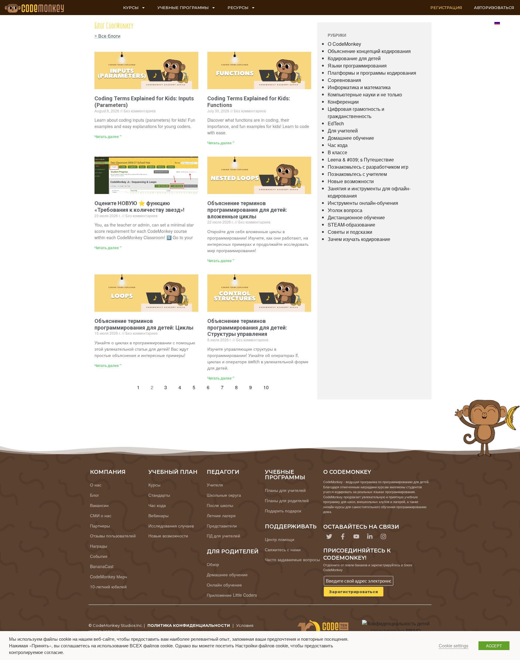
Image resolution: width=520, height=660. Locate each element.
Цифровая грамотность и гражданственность (356, 112)
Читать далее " (108, 136)
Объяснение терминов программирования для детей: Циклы (143, 324)
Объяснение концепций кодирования (369, 51)
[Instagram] (383, 536)
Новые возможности (351, 181)
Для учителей (343, 130)
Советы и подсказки (350, 231)
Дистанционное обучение (356, 217)
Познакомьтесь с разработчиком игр (368, 166)
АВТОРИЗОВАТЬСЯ (494, 7)
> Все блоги (107, 36)
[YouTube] (356, 536)
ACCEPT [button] (494, 646)
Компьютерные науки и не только (365, 94)
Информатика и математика (359, 87)
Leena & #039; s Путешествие (361, 159)
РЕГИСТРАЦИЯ (446, 7)
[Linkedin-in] (370, 536)
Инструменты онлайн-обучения (363, 202)
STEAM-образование (351, 224)
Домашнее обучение (351, 137)
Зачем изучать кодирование (359, 239)
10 (267, 386)
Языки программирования (357, 65)
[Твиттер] (329, 536)
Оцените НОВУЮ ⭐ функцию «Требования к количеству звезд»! (139, 206)
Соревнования (344, 80)
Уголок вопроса (345, 210)
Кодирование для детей (354, 58)
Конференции (343, 101)
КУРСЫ (130, 7)
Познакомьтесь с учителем (357, 173)
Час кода (338, 145)
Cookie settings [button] (453, 645)
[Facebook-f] (343, 536)
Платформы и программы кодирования (372, 72)
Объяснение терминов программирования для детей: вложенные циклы (247, 209)
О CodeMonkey (344, 43)
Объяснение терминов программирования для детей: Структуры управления (247, 327)
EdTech (336, 123)
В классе (337, 152)
